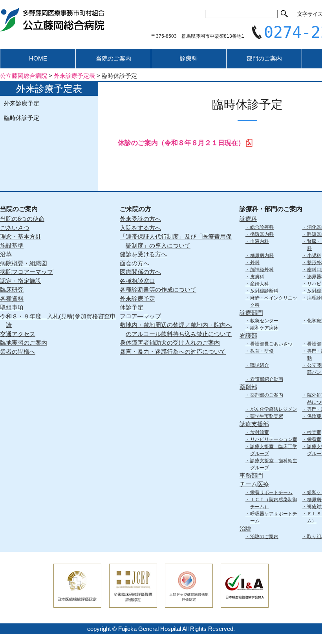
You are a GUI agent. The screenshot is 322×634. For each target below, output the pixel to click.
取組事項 (12, 307)
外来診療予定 (21, 103)
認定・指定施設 (20, 280)
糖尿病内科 (262, 255)
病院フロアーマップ (26, 271)
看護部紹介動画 (266, 379)
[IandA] (245, 602)
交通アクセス (17, 334)
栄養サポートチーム (271, 492)
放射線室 (259, 432)
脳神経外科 (262, 269)
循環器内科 (262, 234)
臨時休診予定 (21, 117)
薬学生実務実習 (266, 416)
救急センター (264, 320)
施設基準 (12, 245)
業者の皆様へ (17, 351)
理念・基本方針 (20, 236)
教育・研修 (262, 351)
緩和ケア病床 (264, 328)
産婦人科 (259, 284)
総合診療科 (262, 227)
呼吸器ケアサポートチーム (273, 517)
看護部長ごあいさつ (271, 344)
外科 (255, 262)
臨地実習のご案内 (23, 342)
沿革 (6, 254)
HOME (38, 58)
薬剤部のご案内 (266, 395)
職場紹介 (259, 365)
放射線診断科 (264, 291)
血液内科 (259, 241)
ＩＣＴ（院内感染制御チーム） (273, 503)
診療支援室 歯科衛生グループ (273, 464)
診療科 (189, 58)
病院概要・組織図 (23, 263)
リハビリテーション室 (273, 439)
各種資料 (12, 298)
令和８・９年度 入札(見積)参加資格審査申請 (58, 321)
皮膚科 (257, 276)
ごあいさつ (14, 227)
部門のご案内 (264, 58)
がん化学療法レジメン (273, 409)
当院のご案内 (113, 58)
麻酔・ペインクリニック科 (273, 301)
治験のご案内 (264, 536)
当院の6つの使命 (22, 218)
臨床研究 (12, 289)
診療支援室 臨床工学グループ (273, 450)
